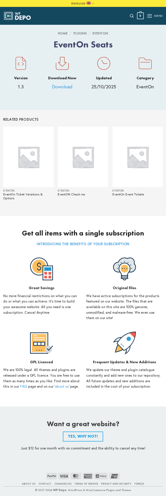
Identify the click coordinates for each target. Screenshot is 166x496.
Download (62, 87)
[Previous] (3, 167)
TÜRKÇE (139, 483)
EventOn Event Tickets (128, 194)
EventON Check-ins (71, 194)
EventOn (100, 33)
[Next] (162, 167)
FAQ (23, 386)
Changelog (63, 483)
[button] (140, 15)
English (79, 3)
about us (62, 386)
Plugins (80, 33)
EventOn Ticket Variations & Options (23, 196)
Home (63, 33)
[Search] (132, 16)
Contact (45, 483)
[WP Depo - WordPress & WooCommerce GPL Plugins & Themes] (19, 16)
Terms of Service (86, 483)
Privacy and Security (116, 483)
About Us (28, 483)
